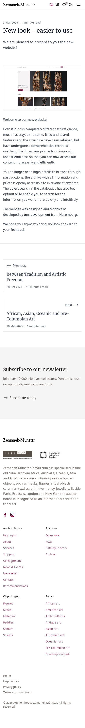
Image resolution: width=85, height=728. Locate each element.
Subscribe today (22, 397)
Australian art (55, 635)
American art (54, 610)
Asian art (52, 629)
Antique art (53, 622)
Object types (11, 596)
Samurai (8, 629)
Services (8, 548)
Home (7, 676)
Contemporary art (57, 654)
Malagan (9, 616)
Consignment (12, 561)
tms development (37, 214)
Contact (8, 580)
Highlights (10, 535)
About (7, 542)
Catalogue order (56, 548)
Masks (7, 610)
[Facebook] (5, 515)
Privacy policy (12, 687)
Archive (51, 554)
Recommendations (15, 586)
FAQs (49, 542)
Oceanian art (54, 641)
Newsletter (10, 573)
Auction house (12, 528)
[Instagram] (12, 515)
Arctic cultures (55, 616)
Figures (8, 603)
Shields (8, 635)
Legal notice (11, 681)
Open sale (52, 535)
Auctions (51, 528)
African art (53, 603)
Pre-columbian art (58, 648)
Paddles (8, 622)
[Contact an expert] (51, 5)
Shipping (9, 554)
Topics (50, 596)
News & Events (13, 567)
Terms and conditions (17, 692)
